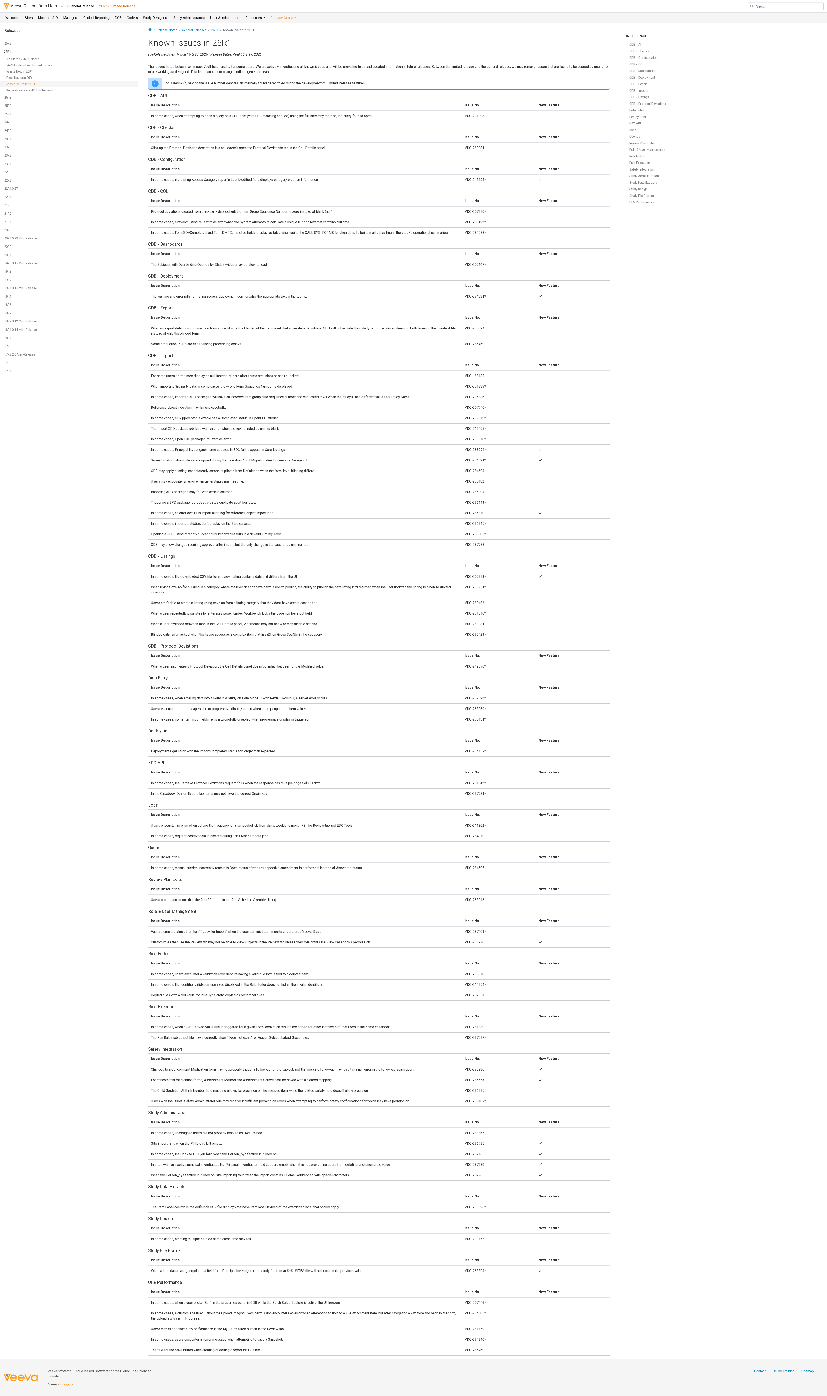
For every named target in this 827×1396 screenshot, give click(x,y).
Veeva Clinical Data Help (33, 5)
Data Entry (636, 110)
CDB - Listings (639, 97)
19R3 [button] (7, 271)
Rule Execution (639, 163)
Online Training (783, 1371)
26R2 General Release (77, 6)
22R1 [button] (7, 197)
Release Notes (167, 30)
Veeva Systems (66, 1384)
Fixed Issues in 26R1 (20, 77)
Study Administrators (189, 18)
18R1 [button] (7, 338)
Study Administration (644, 176)
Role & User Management (647, 150)
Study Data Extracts (643, 183)
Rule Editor (636, 156)
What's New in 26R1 (19, 71)
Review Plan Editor (642, 143)
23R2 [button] (7, 155)
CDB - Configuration (643, 58)
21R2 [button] (7, 214)
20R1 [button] (7, 255)
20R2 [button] (7, 247)
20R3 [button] (7, 230)
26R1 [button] (7, 52)
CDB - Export (638, 84)
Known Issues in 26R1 (20, 84)
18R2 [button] (7, 313)
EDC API (635, 123)
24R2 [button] (7, 131)
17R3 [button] (7, 346)
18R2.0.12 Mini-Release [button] (20, 321)
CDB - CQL (636, 64)
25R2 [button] (7, 106)
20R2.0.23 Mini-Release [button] (20, 238)
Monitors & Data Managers (58, 18)
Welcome (12, 18)
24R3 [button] (7, 122)
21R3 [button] (7, 205)
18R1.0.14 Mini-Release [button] (20, 330)
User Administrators (225, 18)
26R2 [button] (7, 43)
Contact (760, 1371)
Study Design (638, 189)
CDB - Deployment (642, 77)
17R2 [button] (7, 363)
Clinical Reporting (96, 18)
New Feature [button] (549, 105)
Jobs (632, 130)
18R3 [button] (7, 305)
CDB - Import (638, 91)
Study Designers (155, 18)
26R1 (214, 30)
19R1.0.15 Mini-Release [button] (20, 288)
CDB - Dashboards (642, 71)
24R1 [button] (7, 139)
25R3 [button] (7, 97)
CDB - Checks (639, 51)
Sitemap (807, 1371)
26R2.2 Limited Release (117, 6)
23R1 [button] (7, 164)
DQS (118, 18)
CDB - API (636, 45)
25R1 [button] (7, 114)
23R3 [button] (7, 147)
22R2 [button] (7, 180)
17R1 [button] (7, 371)
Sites (29, 18)
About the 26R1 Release (22, 59)
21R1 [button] (7, 222)
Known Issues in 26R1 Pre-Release (29, 90)
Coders (132, 18)
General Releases (194, 30)
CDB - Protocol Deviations (647, 104)
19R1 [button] (7, 296)
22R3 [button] (7, 172)
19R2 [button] (7, 280)
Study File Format (641, 196)
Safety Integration (642, 169)
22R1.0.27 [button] (11, 189)
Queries (634, 136)
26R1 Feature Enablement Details (29, 65)
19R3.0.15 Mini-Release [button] (20, 263)
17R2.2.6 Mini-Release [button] (19, 354)
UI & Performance (642, 202)
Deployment (637, 117)
